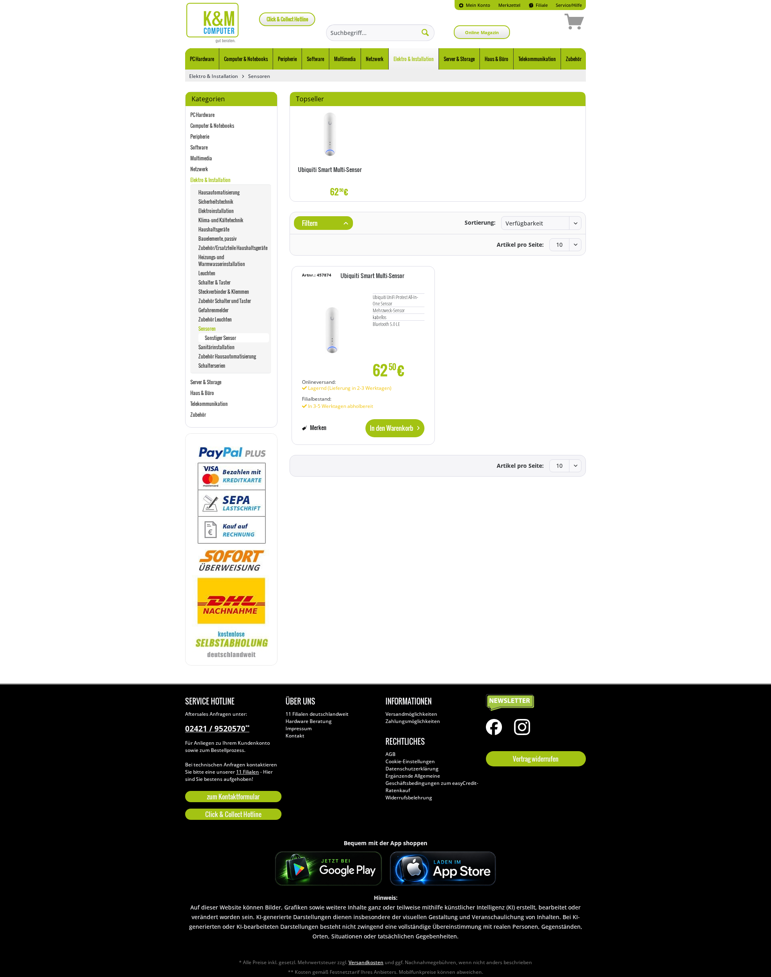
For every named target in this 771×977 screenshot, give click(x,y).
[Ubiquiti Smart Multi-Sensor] (330, 134)
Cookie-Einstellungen (410, 761)
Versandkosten (366, 962)
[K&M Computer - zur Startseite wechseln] (212, 23)
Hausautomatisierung (218, 192)
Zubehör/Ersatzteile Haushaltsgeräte (232, 247)
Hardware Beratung (309, 721)
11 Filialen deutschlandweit (317, 714)
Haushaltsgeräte (213, 229)
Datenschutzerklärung (412, 768)
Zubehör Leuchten (215, 319)
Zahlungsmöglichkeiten (413, 721)
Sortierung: (480, 222)
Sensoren (207, 328)
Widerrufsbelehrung (409, 797)
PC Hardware (202, 114)
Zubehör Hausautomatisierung (227, 356)
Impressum (299, 728)
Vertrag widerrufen (536, 759)
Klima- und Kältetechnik (220, 220)
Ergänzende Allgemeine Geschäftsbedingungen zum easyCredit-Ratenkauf (432, 783)
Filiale (541, 5)
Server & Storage (205, 382)
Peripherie (199, 136)
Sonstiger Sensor (220, 337)
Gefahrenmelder (213, 310)
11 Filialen (247, 771)
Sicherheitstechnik (215, 201)
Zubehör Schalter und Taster (224, 300)
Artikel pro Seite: (520, 244)
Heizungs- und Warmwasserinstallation (221, 260)
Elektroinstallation (216, 210)
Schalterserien (211, 365)
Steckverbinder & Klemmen (223, 291)
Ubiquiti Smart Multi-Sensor (330, 170)
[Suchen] (425, 32)
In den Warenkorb (391, 428)
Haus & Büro (202, 392)
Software (199, 147)
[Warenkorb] (546, 23)
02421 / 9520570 (217, 728)
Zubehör (198, 414)
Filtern (309, 223)
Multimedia (201, 158)
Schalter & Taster (214, 282)
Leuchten (206, 273)
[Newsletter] (534, 703)
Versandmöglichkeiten (411, 714)
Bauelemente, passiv (217, 238)
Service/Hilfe (569, 5)
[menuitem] (474, 5)
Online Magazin (482, 32)
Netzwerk (199, 169)
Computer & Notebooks (212, 125)
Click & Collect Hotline (287, 19)
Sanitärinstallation (216, 347)
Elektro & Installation (210, 179)
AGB (391, 754)
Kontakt (295, 735)
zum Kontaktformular (233, 796)
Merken (317, 427)
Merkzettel (509, 5)
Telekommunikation (209, 403)
